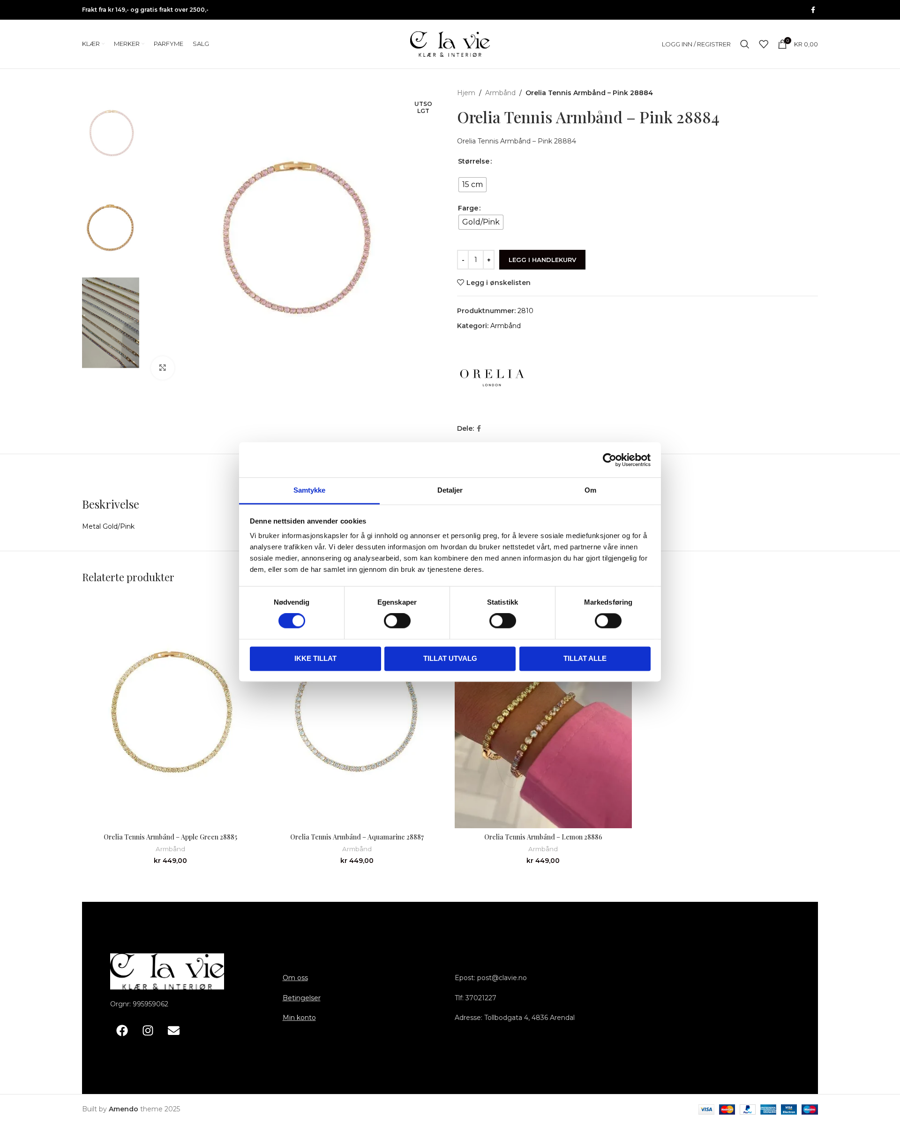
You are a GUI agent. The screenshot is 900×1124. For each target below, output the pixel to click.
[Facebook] (122, 1030)
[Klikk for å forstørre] (162, 368)
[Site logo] (450, 43)
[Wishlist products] (763, 44)
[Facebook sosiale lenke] (813, 10)
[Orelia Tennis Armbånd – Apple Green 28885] (170, 711)
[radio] (472, 185)
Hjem (466, 93)
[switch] (397, 621)
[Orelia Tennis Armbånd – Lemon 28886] (543, 711)
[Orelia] (492, 378)
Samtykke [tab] (309, 490)
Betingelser (302, 998)
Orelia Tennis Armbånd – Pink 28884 (516, 141)
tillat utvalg (450, 658)
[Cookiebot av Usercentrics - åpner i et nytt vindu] (610, 460)
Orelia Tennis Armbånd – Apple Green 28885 (170, 836)
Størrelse (473, 161)
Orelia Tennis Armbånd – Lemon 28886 (543, 836)
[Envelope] (173, 1030)
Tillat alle (585, 658)
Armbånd (500, 93)
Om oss (295, 978)
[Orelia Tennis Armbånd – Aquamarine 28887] (357, 711)
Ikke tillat (315, 658)
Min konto (299, 1017)
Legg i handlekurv (542, 259)
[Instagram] (147, 1030)
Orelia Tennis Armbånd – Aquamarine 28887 (357, 836)
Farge (468, 208)
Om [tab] (590, 490)
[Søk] (744, 44)
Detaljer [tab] (450, 490)
